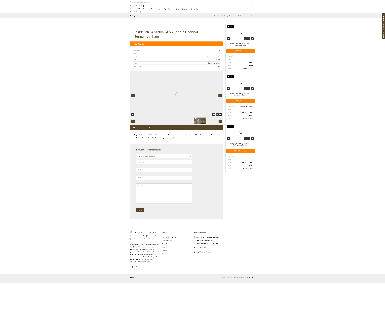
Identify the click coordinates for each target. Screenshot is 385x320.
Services (176, 9)
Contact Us (194, 9)
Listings (184, 9)
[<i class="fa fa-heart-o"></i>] (217, 114)
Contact (152, 128)
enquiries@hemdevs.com (204, 252)
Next (220, 95)
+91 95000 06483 (144, 2)
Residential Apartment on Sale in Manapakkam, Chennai (240, 94)
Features (143, 128)
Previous (133, 95)
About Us (167, 9)
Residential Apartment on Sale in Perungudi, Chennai (240, 44)
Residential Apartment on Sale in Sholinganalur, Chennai (240, 144)
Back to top (250, 277)
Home (159, 9)
